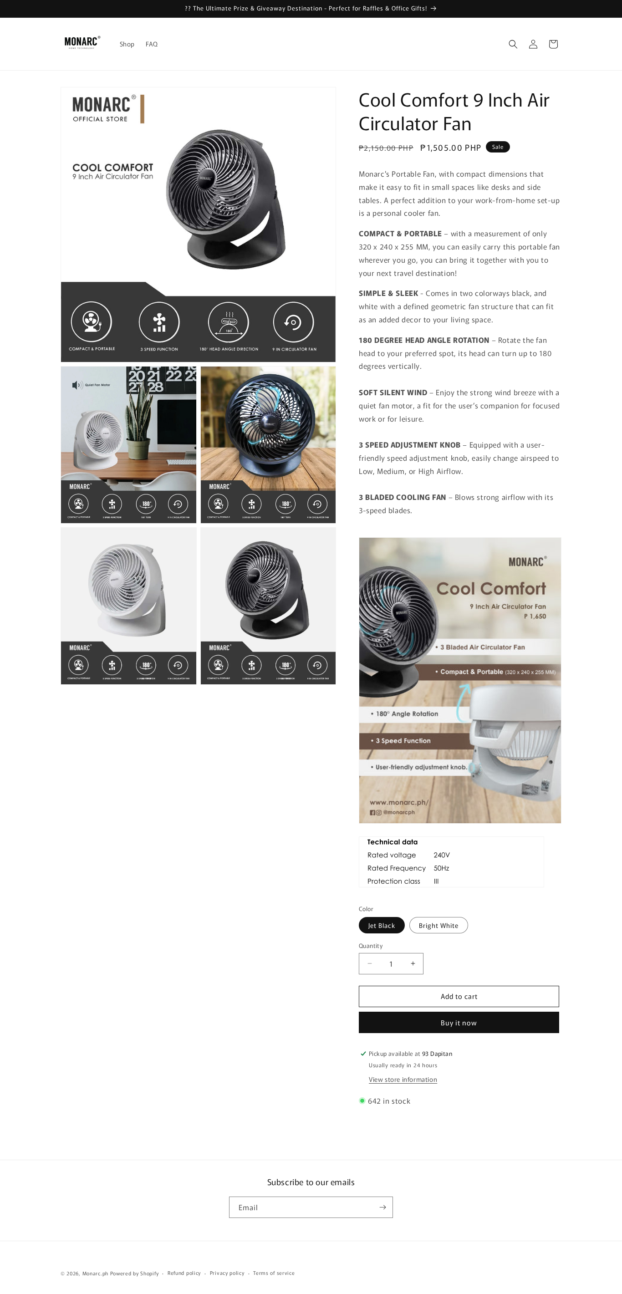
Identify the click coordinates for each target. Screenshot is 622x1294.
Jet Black (381, 925)
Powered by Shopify (134, 1273)
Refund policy (184, 1272)
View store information (403, 1079)
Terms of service (274, 1272)
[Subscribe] (382, 1207)
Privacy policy (227, 1272)
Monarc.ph (95, 1273)
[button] (513, 44)
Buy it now (459, 1022)
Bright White (439, 925)
